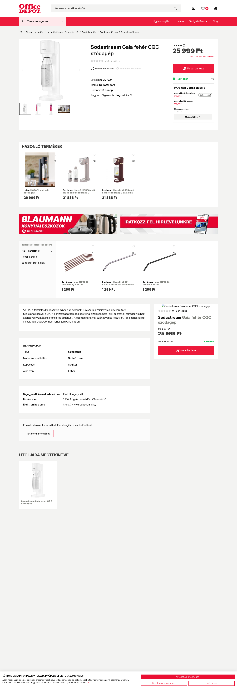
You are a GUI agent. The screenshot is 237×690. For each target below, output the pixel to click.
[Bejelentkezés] (193, 8)
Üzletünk (179, 21)
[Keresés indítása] (175, 8)
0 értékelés (179, 310)
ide (88, 682)
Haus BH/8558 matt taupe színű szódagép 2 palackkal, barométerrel (79, 193)
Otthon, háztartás (34, 32)
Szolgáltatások (197, 21)
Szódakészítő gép (109, 32)
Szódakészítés (89, 32)
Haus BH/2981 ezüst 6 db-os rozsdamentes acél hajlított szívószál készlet (118, 286)
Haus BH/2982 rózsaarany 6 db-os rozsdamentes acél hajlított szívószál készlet (77, 286)
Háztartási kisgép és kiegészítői (63, 32)
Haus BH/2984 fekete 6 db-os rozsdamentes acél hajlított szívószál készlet (158, 286)
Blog (215, 21)
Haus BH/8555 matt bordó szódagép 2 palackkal (118, 191)
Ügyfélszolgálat (161, 21)
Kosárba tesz (195, 68)
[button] (79, 70)
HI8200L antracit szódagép (36, 191)
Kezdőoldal (21, 32)
